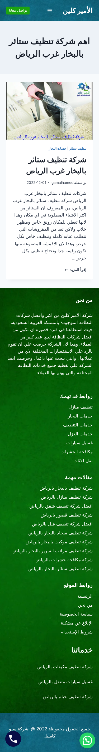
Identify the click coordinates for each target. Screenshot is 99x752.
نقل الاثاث (83, 460)
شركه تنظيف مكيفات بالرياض (65, 666)
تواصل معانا (18, 10)
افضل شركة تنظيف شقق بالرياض (61, 506)
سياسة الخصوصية (76, 614)
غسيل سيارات (79, 442)
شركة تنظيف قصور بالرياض (67, 515)
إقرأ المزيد (75, 270)
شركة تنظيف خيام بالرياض (68, 696)
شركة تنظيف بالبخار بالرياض (66, 488)
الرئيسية (85, 596)
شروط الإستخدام (76, 632)
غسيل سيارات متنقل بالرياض (65, 681)
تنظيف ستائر (77, 148)
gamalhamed (62, 182)
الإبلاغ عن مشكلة (77, 623)
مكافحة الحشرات (76, 451)
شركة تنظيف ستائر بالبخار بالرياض (60, 568)
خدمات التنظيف (78, 424)
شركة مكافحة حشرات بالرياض (64, 559)
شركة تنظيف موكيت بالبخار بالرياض (59, 541)
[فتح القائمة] (49, 10)
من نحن (85, 605)
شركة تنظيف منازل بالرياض (67, 497)
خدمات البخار (58, 148)
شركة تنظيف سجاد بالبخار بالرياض (60, 532)
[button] (87, 740)
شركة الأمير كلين (77, 315)
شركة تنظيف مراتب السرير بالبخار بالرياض (52, 550)
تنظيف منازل (81, 407)
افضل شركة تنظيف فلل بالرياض (62, 524)
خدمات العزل (80, 433)
